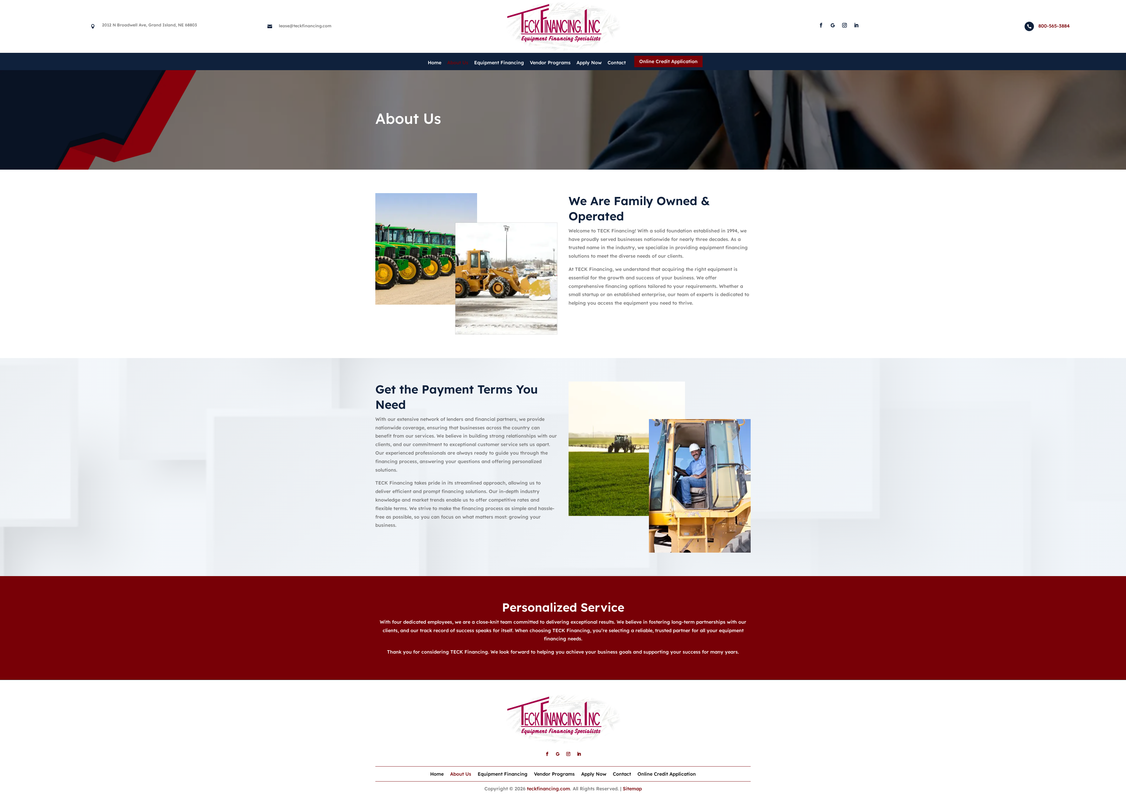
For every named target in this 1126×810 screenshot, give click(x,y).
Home (434, 62)
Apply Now (589, 62)
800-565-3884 (1054, 26)
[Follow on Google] (832, 25)
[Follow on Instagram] (844, 25)
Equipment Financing (499, 62)
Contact (617, 62)
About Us (457, 62)
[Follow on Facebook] (821, 25)
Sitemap (632, 789)
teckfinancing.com (548, 789)
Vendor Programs (550, 62)
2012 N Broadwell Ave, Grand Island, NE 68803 (149, 25)
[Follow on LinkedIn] (856, 25)
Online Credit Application (668, 61)
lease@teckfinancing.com (305, 25)
